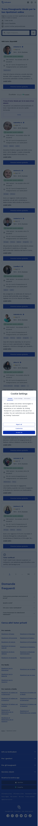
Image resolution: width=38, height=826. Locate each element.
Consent (10, 398)
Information (27, 398)
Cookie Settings (18, 398)
